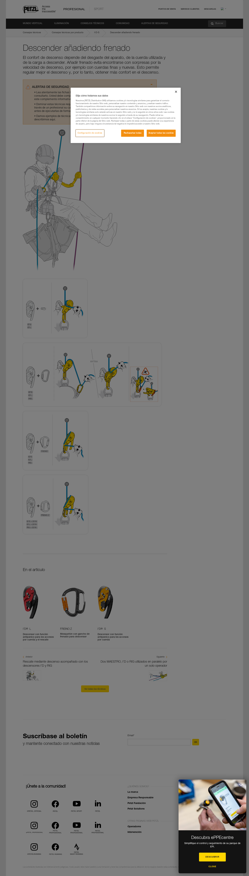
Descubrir (212, 857)
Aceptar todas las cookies (161, 133)
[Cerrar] (176, 91)
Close (212, 867)
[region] (126, 115)
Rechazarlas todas (133, 133)
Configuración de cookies (90, 133)
